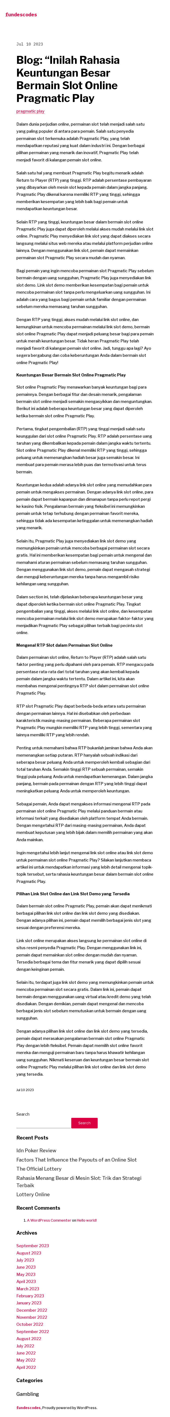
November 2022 (31, 1317)
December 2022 (31, 1310)
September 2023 (32, 1245)
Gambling (27, 1394)
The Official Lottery (39, 1169)
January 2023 (28, 1303)
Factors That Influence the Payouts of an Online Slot (76, 1160)
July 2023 (25, 1260)
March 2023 (27, 1289)
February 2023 (30, 1296)
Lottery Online (33, 1194)
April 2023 (26, 1281)
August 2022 (28, 1338)
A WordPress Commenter (49, 1220)
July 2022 (25, 1346)
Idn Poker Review (36, 1150)
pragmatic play (30, 111)
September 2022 (32, 1331)
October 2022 (29, 1324)
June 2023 (26, 1267)
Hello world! (87, 1220)
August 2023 (28, 1253)
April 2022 (26, 1367)
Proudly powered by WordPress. (69, 1408)
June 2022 (26, 1353)
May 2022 (25, 1360)
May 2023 (25, 1274)
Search (22, 1114)
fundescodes (21, 14)
